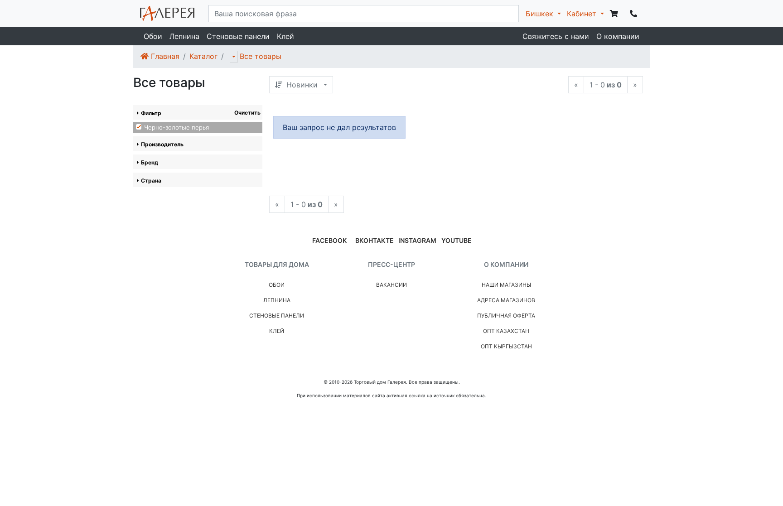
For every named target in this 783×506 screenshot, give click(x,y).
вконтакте (374, 240)
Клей (285, 36)
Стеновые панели (238, 36)
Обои (153, 36)
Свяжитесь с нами (555, 36)
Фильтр (151, 113)
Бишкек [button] (541, 13)
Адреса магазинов (506, 300)
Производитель (162, 144)
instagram (417, 240)
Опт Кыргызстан (506, 346)
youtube (456, 240)
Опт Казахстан (506, 331)
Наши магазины (506, 284)
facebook (329, 240)
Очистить (247, 112)
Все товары (260, 56)
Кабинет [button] (583, 13)
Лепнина (184, 36)
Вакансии (391, 284)
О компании (617, 36)
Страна (151, 180)
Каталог (203, 56)
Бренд (149, 162)
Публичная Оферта (506, 315)
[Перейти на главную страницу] (167, 14)
